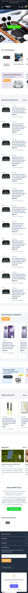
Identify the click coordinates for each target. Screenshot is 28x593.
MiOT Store (14, 106)
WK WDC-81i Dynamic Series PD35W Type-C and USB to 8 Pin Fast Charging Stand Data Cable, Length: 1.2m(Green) (9, 421)
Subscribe (6, 560)
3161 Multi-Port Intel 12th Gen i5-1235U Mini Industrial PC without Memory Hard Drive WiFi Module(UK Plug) (19, 144)
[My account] (22, 7)
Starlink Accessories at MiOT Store (10, 464)
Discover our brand (14, 509)
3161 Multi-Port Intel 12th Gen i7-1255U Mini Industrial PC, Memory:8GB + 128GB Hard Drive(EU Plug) (19, 261)
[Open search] (19, 7)
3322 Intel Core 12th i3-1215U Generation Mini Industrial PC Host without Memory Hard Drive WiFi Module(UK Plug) (18, 244)
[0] (25, 7)
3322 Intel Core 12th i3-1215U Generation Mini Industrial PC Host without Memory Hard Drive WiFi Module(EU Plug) (18, 293)
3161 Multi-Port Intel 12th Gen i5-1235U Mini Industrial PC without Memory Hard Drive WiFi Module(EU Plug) (19, 210)
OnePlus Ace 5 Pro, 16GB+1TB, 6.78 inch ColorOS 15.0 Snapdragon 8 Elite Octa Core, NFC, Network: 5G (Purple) (8, 345)
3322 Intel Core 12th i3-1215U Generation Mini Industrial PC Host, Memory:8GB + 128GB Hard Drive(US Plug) (19, 226)
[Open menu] (2, 6)
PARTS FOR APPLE (14, 26)
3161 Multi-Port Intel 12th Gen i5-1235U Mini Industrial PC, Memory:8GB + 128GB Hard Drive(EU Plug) (19, 177)
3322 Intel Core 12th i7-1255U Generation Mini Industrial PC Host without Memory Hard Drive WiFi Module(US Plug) (18, 193)
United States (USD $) (6, 567)
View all (25, 100)
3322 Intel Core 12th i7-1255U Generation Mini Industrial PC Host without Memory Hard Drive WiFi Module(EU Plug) (18, 160)
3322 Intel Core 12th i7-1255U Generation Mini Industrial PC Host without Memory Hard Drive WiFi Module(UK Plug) (18, 127)
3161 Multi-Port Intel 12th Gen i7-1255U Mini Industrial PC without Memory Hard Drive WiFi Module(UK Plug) (19, 276)
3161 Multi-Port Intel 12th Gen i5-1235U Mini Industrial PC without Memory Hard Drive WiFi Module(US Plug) (19, 110)
